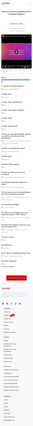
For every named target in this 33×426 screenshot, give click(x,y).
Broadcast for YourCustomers (10, 350)
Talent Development (11, 383)
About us (7, 312)
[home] (6, 3)
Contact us (7, 319)
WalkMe (6, 410)
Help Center (8, 362)
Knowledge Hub (9, 420)
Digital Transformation (11, 390)
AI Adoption (8, 373)
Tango (6, 407)
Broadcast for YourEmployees (10, 345)
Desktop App (8, 358)
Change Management (11, 387)
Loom (6, 400)
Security (6, 329)
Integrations (8, 355)
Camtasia (7, 413)
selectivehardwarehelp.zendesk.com (15, 80)
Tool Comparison (9, 417)
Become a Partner (10, 332)
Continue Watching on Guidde (16, 278)
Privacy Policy (8, 322)
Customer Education (11, 380)
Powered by (16, 24)
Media (6, 325)
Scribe (6, 403)
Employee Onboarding (11, 377)
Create (6, 340)
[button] (30, 3)
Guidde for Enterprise (11, 370)
